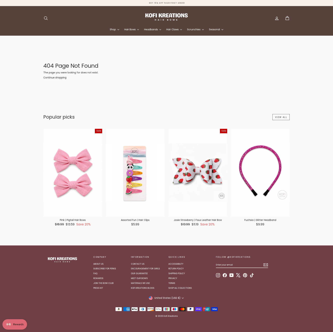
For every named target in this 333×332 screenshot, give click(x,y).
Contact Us (137, 263)
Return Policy (176, 268)
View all (281, 117)
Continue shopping (54, 77)
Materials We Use (140, 283)
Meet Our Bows (139, 278)
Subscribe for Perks (104, 268)
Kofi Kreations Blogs (142, 287)
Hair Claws (172, 29)
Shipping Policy (176, 273)
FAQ (95, 273)
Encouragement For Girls (145, 268)
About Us (98, 263)
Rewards (98, 278)
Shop (113, 29)
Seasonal (215, 29)
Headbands (151, 29)
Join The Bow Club (103, 283)
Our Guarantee (139, 273)
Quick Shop (73, 213)
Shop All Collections (180, 287)
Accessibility (175, 263)
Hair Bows (130, 29)
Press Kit (98, 287)
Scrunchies (194, 29)
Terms (171, 283)
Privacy (172, 278)
